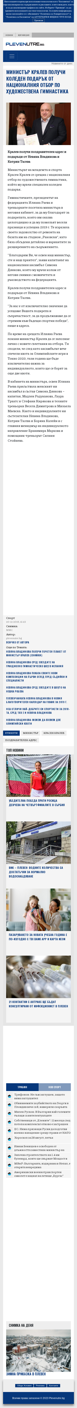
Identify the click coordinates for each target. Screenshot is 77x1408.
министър (30, 733)
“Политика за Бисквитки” (18, 16)
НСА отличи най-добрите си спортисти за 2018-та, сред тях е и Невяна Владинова (38, 710)
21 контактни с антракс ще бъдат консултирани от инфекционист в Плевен (38, 1004)
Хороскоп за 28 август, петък (33, 1137)
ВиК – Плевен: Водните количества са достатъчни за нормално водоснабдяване (36, 871)
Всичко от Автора (17, 642)
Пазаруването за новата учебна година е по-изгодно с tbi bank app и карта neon (38, 936)
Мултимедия (23, 35)
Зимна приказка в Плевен (26, 1374)
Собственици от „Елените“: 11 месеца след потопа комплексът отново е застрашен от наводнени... (42, 1123)
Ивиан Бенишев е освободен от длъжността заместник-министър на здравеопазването (39, 1149)
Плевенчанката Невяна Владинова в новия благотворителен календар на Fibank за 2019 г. (36, 700)
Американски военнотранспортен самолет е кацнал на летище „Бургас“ (38, 1174)
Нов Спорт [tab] (54, 1087)
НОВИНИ (9, 35)
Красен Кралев (54, 733)
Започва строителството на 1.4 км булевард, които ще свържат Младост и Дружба (40, 1158)
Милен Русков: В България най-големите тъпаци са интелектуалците (42, 1113)
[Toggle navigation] (12, 56)
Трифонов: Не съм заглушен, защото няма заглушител (39, 1096)
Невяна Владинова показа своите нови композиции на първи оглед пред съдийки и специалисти (36, 676)
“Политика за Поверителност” (54, 13)
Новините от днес (62, 63)
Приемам (38, 20)
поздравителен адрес (21, 740)
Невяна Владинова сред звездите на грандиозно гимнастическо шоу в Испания (34, 664)
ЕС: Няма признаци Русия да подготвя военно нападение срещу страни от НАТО (42, 1131)
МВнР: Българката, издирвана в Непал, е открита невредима (42, 1165)
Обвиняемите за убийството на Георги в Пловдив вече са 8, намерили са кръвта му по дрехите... (41, 1106)
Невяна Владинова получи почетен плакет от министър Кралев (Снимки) (36, 653)
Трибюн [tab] (22, 1087)
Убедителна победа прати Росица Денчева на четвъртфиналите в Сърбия (37, 802)
